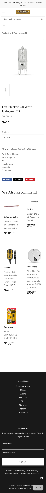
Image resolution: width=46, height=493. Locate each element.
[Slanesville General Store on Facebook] (42, 478)
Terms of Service (11, 473)
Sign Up (23, 462)
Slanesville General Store (25, 485)
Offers (23, 390)
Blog (23, 401)
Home (4, 26)
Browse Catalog (23, 386)
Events (23, 393)
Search (9, 471)
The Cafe (23, 397)
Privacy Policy (19, 471)
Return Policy (32, 471)
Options (5, 132)
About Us (23, 405)
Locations (23, 408)
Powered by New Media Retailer (22, 488)
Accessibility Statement (30, 473)
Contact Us (23, 412)
